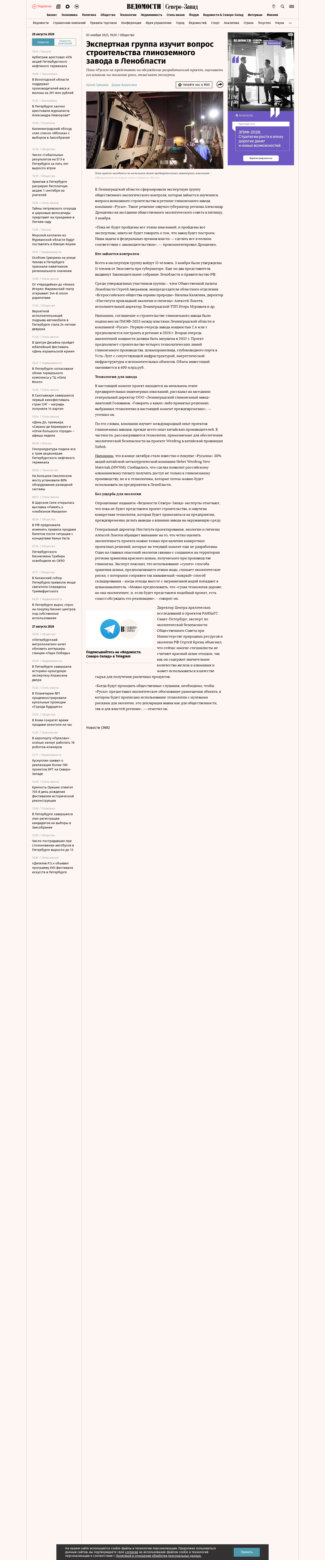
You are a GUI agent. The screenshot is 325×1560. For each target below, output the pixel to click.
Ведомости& (198, 23)
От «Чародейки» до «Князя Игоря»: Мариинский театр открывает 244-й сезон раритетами (53, 291)
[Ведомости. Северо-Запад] (180, 6)
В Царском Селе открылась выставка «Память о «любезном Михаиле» (53, 507)
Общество (108, 15)
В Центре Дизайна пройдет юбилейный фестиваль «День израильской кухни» (53, 346)
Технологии (128, 15)
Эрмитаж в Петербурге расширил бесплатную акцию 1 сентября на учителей (50, 188)
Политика (89, 15)
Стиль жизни (176, 15)
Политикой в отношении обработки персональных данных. (158, 1556)
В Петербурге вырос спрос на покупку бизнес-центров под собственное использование (53, 611)
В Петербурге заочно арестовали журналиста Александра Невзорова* (51, 110)
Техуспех (264, 23)
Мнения (272, 15)
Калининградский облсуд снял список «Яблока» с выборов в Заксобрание (52, 133)
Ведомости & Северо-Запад (223, 15)
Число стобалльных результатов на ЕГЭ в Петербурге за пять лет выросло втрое (50, 161)
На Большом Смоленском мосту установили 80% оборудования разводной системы (52, 482)
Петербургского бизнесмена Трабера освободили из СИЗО (48, 556)
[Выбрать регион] (273, 6)
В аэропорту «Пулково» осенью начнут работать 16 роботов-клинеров (53, 742)
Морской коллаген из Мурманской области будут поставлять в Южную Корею (54, 239)
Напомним (104, 456)
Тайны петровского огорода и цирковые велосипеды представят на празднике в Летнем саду (54, 215)
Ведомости (41, 23)
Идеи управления (159, 23)
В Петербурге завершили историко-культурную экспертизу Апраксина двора (51, 673)
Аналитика (231, 23)
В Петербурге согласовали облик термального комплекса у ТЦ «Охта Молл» (52, 375)
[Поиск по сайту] (282, 6)
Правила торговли (103, 23)
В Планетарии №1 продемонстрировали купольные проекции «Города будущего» (49, 700)
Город (180, 23)
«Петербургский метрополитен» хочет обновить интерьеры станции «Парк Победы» (51, 646)
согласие (131, 1552)
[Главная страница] (144, 6)
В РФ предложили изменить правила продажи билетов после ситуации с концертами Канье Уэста (54, 531)
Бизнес (52, 15)
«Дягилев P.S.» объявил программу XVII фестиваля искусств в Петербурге (52, 867)
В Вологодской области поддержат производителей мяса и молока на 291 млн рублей (52, 86)
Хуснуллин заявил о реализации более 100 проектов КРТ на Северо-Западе (51, 767)
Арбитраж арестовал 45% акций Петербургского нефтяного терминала (52, 61)
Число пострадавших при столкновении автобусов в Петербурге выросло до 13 (53, 845)
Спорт (215, 23)
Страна (249, 23)
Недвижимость (151, 15)
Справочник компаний (69, 23)
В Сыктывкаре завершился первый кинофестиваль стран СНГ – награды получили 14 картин (53, 402)
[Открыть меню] (291, 6)
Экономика (69, 15)
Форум (194, 15)
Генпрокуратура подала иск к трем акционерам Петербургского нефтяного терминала (54, 455)
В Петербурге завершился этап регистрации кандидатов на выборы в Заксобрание (52, 820)
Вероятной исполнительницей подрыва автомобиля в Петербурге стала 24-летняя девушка (54, 320)
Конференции (131, 23)
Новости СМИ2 (98, 728)
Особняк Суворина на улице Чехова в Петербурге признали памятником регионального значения (54, 264)
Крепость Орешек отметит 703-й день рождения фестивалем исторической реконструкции (53, 794)
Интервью (255, 15)
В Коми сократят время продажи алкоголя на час (52, 722)
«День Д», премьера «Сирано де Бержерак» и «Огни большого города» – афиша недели (53, 429)
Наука (279, 23)
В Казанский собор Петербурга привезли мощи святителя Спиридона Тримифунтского (54, 584)
